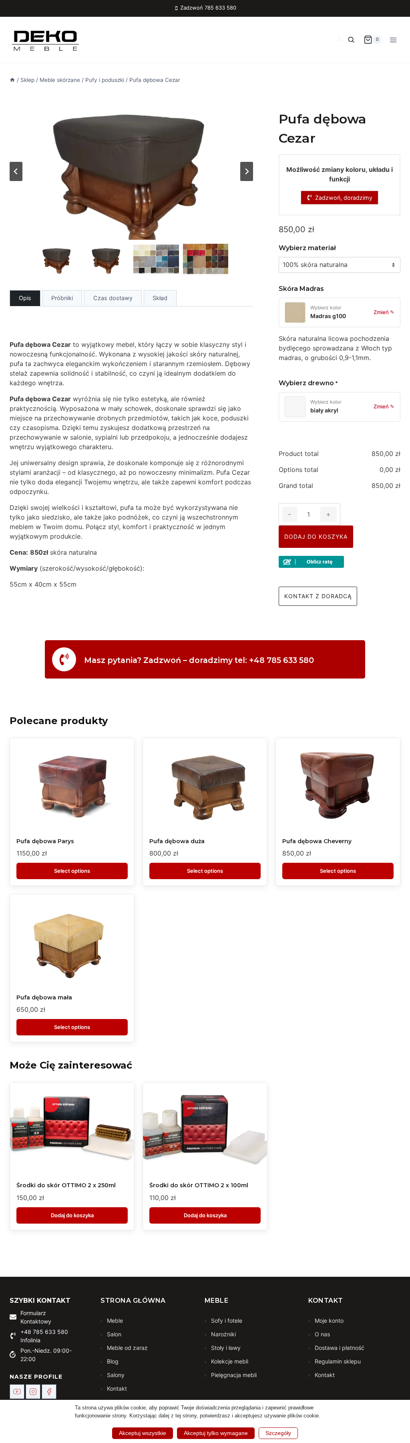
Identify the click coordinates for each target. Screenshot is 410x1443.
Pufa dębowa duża (177, 841)
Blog (112, 1361)
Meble (114, 1320)
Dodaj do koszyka (316, 536)
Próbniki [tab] (62, 298)
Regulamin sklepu (337, 1361)
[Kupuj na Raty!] (339, 562)
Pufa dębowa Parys (45, 841)
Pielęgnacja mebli (233, 1374)
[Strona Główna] (12, 80)
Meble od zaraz (126, 1347)
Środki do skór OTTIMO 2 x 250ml (66, 1185)
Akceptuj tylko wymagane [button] (216, 1433)
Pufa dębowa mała (44, 997)
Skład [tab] (160, 298)
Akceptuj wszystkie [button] (142, 1433)
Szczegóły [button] (278, 1433)
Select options (72, 871)
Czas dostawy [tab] (113, 298)
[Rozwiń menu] (393, 40)
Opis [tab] (25, 298)
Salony (115, 1374)
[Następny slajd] (246, 171)
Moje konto (328, 1320)
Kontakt (116, 1388)
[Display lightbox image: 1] (131, 171)
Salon (113, 1334)
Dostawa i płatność (338, 1347)
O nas (321, 1334)
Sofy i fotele (225, 1320)
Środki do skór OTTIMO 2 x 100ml (198, 1185)
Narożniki (222, 1334)
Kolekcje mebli (228, 1361)
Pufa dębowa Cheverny (317, 841)
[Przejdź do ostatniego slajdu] (16, 171)
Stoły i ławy (225, 1347)
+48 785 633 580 (44, 1331)
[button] (57, 259)
